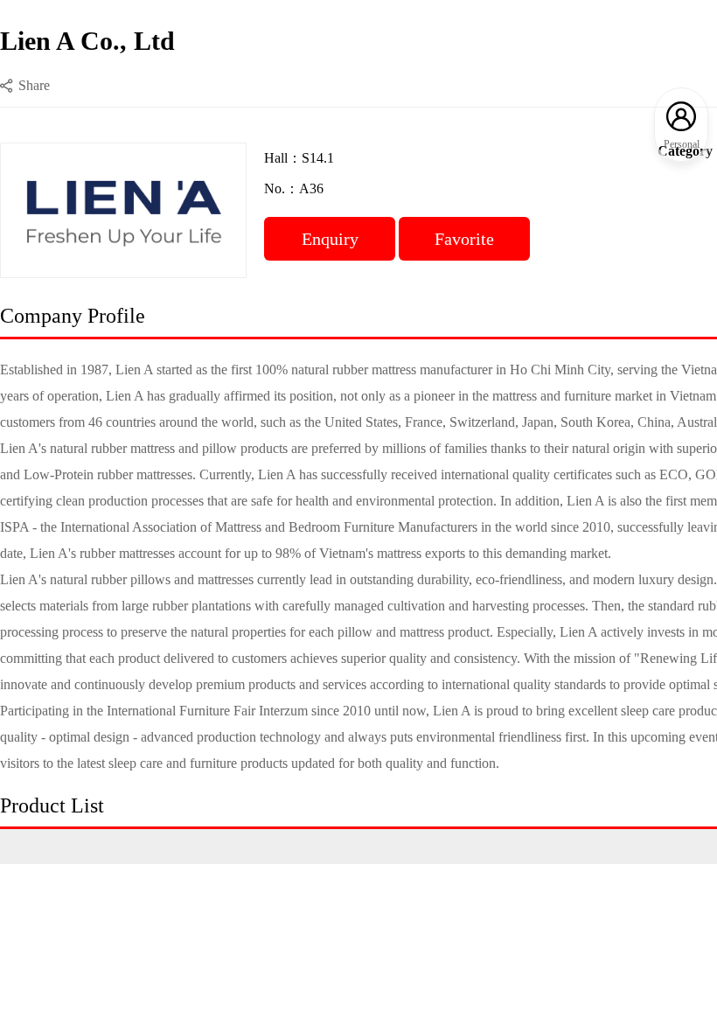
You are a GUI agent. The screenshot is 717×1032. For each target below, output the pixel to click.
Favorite (464, 238)
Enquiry (330, 238)
